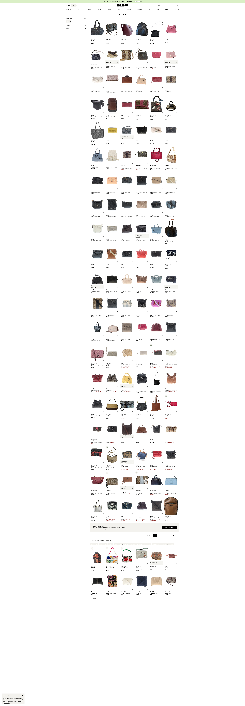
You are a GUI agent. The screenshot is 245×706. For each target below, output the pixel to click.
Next (174, 535)
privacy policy (7, 702)
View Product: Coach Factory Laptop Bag (156, 559)
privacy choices (18, 701)
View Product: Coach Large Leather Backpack (142, 32)
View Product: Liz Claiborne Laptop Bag (156, 584)
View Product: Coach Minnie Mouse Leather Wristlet (97, 356)
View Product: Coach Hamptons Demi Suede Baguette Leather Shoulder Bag (112, 407)
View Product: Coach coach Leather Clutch (171, 483)
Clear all (84, 18)
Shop (69, 5)
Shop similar (108, 62)
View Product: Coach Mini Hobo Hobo (142, 407)
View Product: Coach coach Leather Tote (156, 57)
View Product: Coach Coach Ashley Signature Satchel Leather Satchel (171, 108)
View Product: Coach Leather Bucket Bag (127, 32)
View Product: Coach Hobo (97, 257)
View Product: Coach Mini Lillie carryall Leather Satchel (156, 483)
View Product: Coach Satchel (142, 83)
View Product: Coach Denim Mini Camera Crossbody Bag (97, 57)
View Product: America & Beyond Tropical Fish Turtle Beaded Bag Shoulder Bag (112, 559)
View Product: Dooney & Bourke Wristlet (171, 584)
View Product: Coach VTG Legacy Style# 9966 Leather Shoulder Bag (156, 381)
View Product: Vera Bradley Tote (142, 584)
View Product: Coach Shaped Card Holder (97, 458)
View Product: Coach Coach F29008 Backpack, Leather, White (112, 158)
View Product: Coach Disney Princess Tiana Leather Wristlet (142, 559)
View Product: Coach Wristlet (127, 133)
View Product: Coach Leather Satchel (156, 232)
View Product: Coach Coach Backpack (142, 381)
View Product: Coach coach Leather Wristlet (142, 158)
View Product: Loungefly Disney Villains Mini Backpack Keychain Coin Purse (97, 559)
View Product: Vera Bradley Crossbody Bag (112, 584)
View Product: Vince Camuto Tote (97, 584)
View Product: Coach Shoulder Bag (112, 57)
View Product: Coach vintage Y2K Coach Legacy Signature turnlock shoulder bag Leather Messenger (171, 158)
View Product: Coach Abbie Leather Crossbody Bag (156, 32)
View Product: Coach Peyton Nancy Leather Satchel (112, 32)
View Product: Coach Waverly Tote (97, 330)
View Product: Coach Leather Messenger (142, 232)
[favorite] (103, 37)
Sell (74, 5)
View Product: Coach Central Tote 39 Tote (156, 407)
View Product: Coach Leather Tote (97, 133)
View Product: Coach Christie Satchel (156, 158)
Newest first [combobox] (174, 18)
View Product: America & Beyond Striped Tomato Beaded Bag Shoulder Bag (127, 559)
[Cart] (178, 9)
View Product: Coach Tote (97, 32)
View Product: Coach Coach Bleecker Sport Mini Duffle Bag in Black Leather (97, 108)
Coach (68, 21)
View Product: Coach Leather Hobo (97, 207)
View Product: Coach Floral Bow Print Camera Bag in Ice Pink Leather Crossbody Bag (112, 330)
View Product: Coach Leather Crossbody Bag (142, 57)
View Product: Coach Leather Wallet (112, 83)
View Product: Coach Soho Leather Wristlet (171, 407)
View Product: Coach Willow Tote (97, 509)
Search (159, 5)
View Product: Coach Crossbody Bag (127, 57)
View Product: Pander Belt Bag (171, 559)
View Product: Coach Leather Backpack (112, 108)
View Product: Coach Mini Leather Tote (156, 108)
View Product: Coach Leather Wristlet (156, 83)
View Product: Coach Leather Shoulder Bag (171, 32)
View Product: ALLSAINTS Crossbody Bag (127, 584)
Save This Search (169, 527)
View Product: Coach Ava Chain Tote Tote (97, 483)
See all (95, 598)
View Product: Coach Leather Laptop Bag (127, 83)
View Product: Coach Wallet (171, 83)
